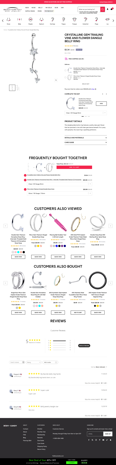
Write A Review (84, 345)
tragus (95, 13)
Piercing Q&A (27, 440)
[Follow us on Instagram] (96, 440)
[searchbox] (15, 362)
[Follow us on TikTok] (107, 440)
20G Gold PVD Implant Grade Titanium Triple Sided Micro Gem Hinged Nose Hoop (78, 238)
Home (5, 30)
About (25, 432)
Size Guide (40, 440)
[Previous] (3, 21)
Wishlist (39, 429)
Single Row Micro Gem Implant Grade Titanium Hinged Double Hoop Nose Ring (18, 296)
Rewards (40, 437)
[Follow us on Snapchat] (110, 440)
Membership (41, 435)
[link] (13, 252)
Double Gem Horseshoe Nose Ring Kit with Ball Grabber (38, 295)
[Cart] (111, 9)
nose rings (92, 11)
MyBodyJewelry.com (58, 456)
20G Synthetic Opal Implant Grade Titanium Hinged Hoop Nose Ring (58, 295)
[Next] (113, 21)
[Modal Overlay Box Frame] (58, 461)
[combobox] (34, 362)
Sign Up (108, 434)
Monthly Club (41, 432)
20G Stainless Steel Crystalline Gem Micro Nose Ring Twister (78, 295)
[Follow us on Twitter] (92, 440)
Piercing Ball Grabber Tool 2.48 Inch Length (58, 236)
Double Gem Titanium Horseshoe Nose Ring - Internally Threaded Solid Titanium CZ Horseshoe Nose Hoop (18, 239)
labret (84, 13)
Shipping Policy (42, 446)
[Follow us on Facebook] (89, 440)
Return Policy (41, 449)
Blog (24, 437)
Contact (25, 429)
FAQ (24, 435)
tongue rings (89, 13)
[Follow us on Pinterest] (100, 440)
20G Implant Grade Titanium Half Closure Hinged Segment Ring (98, 295)
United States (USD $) (106, 2)
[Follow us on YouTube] (103, 440)
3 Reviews (75, 46)
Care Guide (40, 443)
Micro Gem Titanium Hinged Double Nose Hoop (38, 236)
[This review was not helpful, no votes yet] (105, 383)
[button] (5, 226)
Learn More (75, 72)
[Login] (107, 9)
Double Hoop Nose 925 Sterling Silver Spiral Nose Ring (97, 237)
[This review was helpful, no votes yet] (101, 383)
